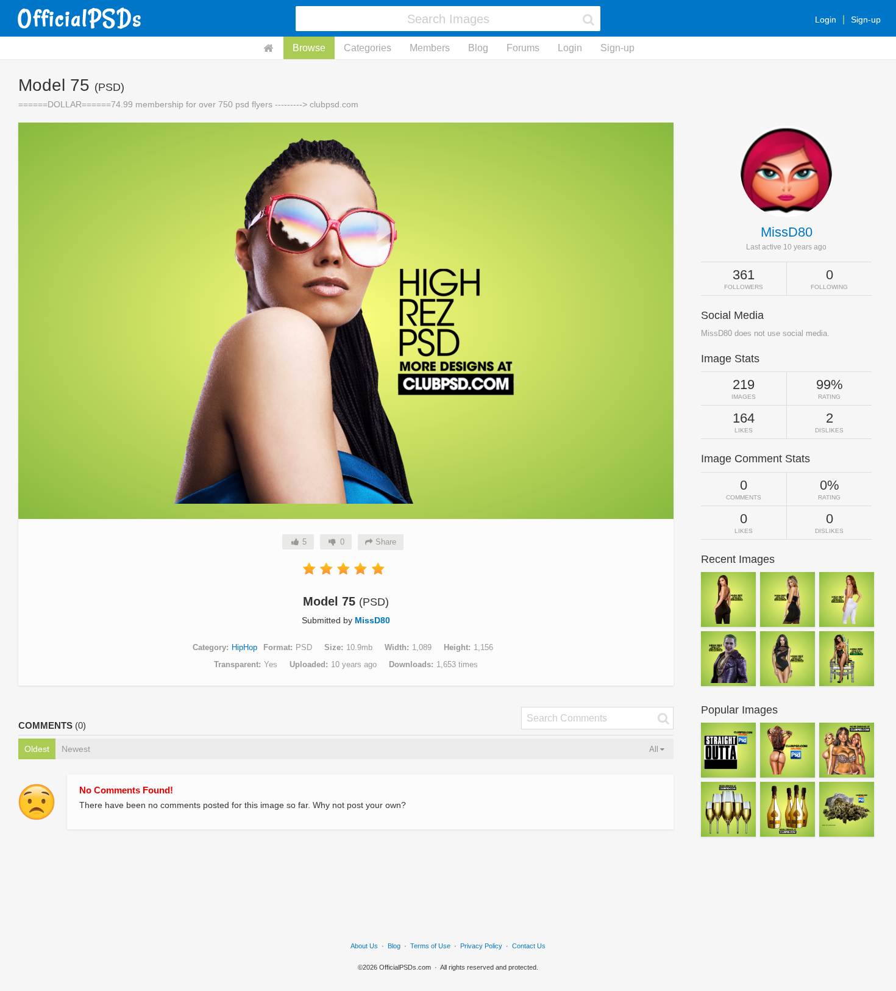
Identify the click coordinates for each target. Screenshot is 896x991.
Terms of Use (430, 946)
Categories (367, 48)
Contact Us (529, 946)
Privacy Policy (481, 946)
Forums (523, 48)
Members (430, 48)
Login (825, 19)
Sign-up (866, 19)
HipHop (244, 647)
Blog (478, 48)
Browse (309, 48)
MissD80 (372, 620)
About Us (364, 946)
